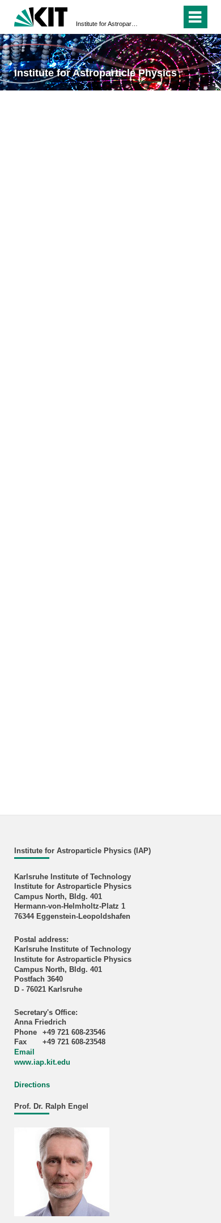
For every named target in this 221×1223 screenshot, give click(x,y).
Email (24, 1052)
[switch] (152, 17)
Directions (32, 1085)
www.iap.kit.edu (42, 1062)
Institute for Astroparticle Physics (107, 23)
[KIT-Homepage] (41, 16)
